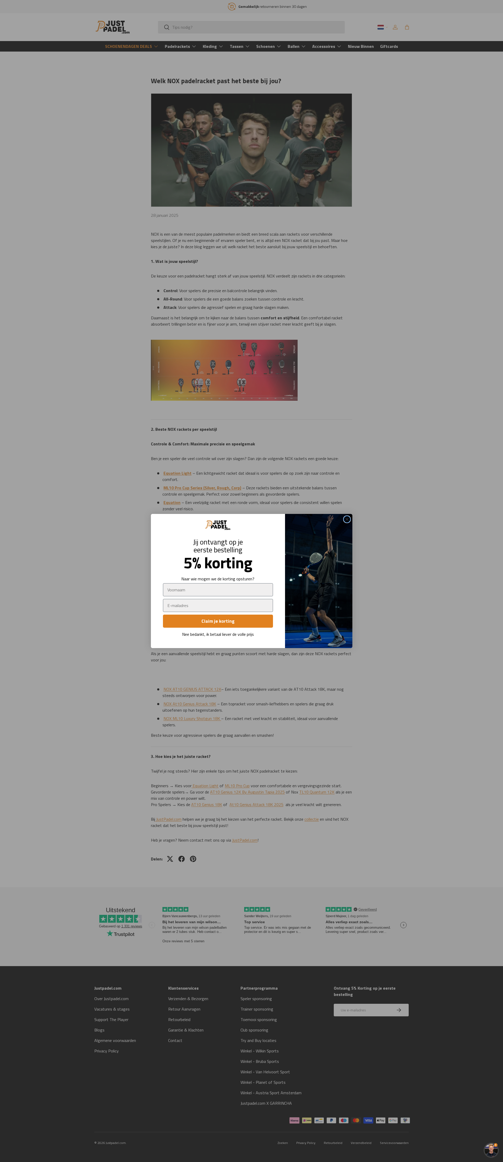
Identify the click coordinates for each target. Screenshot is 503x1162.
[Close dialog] (347, 519)
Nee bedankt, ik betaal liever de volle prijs (218, 634)
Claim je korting (217, 621)
